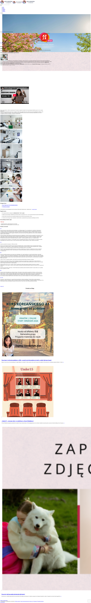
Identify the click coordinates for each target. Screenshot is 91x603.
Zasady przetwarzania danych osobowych (26, 601)
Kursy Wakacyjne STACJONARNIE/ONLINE (10, 205)
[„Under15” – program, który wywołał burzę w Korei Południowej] (27, 416)
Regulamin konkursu (40, 601)
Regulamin (35, 601)
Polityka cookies (17, 601)
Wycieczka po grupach (6, 206)
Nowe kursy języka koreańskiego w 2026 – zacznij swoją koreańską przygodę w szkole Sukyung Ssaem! (26, 360)
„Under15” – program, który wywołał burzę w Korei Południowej (18, 421)
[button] (0, 228)
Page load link (2, 602)
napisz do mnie (34, 209)
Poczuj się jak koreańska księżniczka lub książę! (13, 594)
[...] (63, 362)
